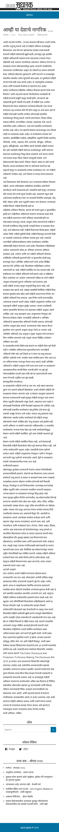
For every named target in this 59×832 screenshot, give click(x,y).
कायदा (20, 35)
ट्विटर (25, 749)
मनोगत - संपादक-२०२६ (15, 767)
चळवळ (25, 35)
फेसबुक (11, 749)
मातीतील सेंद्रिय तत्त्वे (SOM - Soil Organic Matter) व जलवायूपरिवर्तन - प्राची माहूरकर (29, 790)
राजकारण (31, 35)
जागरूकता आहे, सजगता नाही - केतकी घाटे (23, 784)
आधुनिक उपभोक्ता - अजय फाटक (20, 772)
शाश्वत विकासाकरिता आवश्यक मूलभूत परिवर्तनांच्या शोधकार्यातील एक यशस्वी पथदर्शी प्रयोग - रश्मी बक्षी (27, 802)
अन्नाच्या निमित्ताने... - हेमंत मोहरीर (19, 796)
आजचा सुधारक (25, 827)
